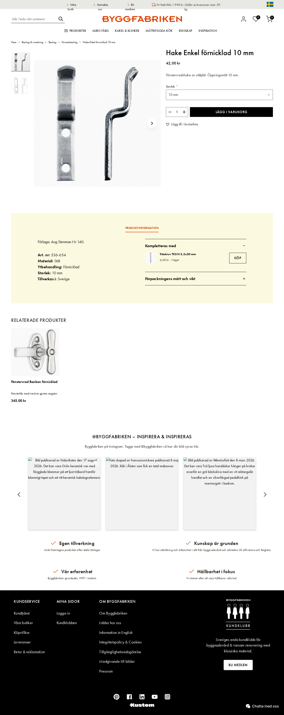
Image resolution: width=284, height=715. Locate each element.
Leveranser (22, 642)
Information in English (115, 632)
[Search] (61, 19)
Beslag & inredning (32, 42)
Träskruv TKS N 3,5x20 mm (178, 254)
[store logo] (142, 19)
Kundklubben (67, 622)
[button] (152, 123)
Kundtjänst (22, 613)
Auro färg (100, 31)
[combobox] (34, 19)
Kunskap (185, 31)
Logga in (63, 613)
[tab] (196, 245)
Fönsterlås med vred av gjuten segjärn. (34, 393)
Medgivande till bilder (117, 661)
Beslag (52, 42)
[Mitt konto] (243, 19)
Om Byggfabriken (113, 613)
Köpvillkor (22, 632)
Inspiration (208, 31)
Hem (13, 42)
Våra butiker (23, 622)
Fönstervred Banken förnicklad (34, 382)
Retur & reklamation (29, 651)
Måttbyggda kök (159, 31)
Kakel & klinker (127, 31)
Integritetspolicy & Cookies (120, 642)
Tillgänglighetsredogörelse (120, 651)
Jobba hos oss (110, 622)
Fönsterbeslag (69, 42)
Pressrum (106, 671)
